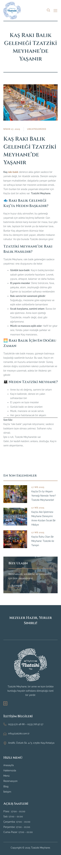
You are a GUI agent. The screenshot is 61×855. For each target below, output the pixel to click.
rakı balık (13, 172)
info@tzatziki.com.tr (18, 733)
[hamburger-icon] (55, 10)
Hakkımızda (9, 770)
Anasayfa (8, 765)
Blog (5, 786)
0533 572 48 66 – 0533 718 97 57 (25, 724)
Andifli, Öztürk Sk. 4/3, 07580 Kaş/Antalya (31, 743)
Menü (6, 775)
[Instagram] (5, 703)
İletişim (7, 791)
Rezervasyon (10, 781)
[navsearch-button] (48, 10)
